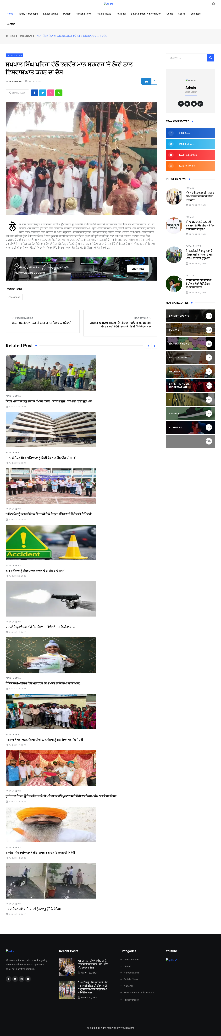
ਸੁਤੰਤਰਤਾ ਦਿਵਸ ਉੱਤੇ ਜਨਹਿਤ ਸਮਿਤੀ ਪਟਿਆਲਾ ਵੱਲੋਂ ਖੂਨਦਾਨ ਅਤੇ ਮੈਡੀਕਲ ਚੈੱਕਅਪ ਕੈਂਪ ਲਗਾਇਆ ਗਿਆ (61, 796)
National (121, 13)
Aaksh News (15, 81)
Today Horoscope (28, 13)
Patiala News (104, 13)
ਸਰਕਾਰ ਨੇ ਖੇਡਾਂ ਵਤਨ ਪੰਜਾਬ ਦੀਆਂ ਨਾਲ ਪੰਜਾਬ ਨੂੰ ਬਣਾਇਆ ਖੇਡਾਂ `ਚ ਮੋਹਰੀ (44, 739)
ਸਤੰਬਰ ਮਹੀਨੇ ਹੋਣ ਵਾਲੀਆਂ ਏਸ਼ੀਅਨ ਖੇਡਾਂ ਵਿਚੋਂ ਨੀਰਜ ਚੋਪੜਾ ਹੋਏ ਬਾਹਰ (198, 284)
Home (10, 13)
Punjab (67, 13)
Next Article (141, 318)
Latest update (50, 13)
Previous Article (24, 318)
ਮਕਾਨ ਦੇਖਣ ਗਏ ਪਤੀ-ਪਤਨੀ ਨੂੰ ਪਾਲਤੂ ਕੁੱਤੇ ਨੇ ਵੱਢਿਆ (33, 909)
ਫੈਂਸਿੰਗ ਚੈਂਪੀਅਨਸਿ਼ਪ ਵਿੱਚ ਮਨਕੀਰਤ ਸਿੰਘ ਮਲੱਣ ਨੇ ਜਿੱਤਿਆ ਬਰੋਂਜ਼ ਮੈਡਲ (43, 683)
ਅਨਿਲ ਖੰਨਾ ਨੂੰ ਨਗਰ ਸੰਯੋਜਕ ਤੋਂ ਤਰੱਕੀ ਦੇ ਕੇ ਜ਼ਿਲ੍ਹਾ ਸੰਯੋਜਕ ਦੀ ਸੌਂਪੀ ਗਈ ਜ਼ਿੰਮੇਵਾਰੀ (49, 514)
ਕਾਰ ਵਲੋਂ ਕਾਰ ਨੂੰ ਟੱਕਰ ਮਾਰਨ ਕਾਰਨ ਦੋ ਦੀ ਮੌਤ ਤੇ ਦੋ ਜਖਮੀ (35, 570)
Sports (181, 13)
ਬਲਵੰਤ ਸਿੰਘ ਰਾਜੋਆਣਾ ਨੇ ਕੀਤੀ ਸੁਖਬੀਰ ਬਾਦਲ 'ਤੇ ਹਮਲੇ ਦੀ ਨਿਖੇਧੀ (40, 852)
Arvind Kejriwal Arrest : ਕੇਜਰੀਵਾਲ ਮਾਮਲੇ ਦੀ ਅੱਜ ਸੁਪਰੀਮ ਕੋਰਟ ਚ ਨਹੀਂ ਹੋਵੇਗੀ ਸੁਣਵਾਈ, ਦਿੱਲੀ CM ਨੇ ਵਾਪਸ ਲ (120, 324)
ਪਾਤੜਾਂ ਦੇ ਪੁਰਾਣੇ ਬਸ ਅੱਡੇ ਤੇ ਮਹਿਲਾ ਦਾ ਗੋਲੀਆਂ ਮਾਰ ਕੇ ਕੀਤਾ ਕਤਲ (40, 627)
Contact (11, 23)
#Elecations (14, 297)
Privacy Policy (131, 999)
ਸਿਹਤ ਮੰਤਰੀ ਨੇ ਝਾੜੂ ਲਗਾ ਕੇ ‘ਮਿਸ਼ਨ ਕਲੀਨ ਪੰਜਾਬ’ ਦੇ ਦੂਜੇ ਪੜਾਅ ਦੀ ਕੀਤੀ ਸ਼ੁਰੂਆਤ (49, 401)
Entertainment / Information (146, 13)
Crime (169, 13)
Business (196, 13)
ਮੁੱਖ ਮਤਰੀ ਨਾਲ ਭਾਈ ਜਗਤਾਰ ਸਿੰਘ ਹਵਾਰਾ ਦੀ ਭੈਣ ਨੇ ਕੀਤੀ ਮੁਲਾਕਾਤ (200, 196)
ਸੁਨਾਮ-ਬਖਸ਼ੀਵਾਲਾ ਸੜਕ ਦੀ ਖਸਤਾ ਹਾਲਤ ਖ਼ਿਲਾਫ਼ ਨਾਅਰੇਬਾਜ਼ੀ (41, 322)
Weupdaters (127, 1027)
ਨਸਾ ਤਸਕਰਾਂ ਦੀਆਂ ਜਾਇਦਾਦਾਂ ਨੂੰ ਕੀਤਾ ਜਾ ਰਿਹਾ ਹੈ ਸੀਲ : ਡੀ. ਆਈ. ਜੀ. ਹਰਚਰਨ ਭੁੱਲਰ (93, 964)
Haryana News (84, 13)
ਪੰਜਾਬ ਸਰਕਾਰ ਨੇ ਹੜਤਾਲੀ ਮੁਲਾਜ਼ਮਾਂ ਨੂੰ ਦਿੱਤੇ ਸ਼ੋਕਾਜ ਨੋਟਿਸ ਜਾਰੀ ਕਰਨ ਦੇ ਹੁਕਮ (200, 225)
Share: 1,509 (18, 93)
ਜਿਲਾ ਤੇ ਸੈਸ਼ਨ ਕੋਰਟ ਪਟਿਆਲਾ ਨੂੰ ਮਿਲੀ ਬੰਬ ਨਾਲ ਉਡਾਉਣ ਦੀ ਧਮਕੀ (41, 457)
